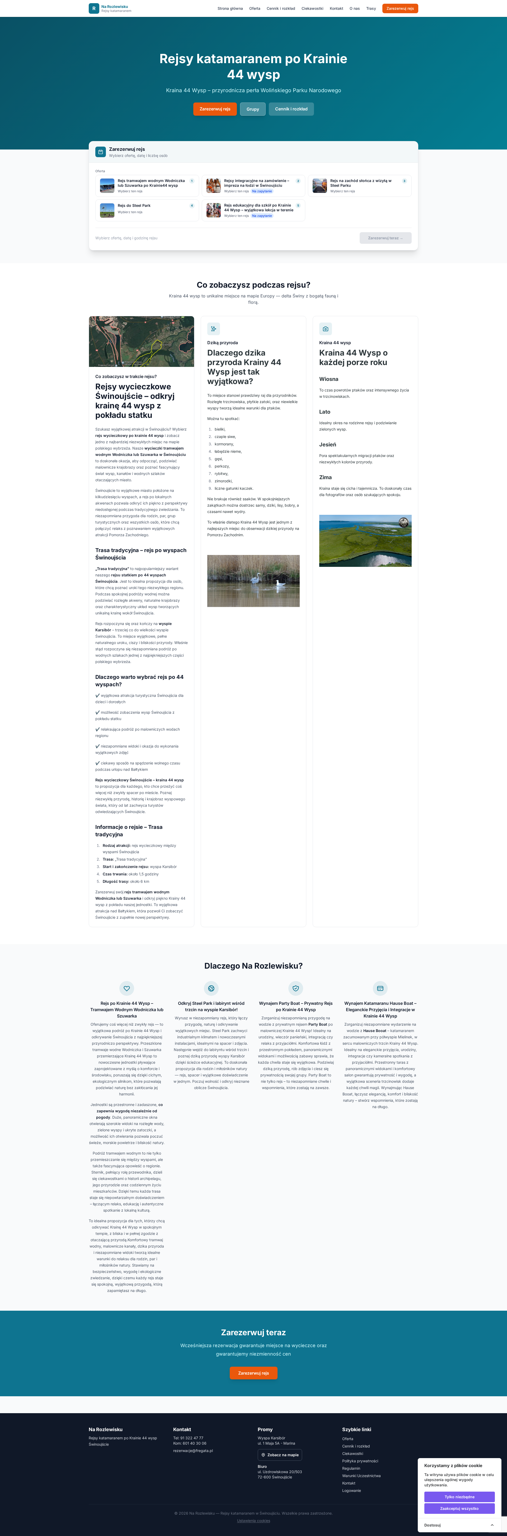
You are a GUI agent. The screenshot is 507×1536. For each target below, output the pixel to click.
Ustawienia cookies (253, 1520)
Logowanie (351, 1490)
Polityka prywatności (360, 1461)
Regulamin (351, 1468)
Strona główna (230, 8)
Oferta (254, 8)
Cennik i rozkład (281, 8)
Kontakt (336, 8)
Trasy (371, 8)
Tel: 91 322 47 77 (188, 1438)
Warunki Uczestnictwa (361, 1475)
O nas (355, 8)
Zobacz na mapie (283, 1455)
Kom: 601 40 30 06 (189, 1443)
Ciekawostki (312, 8)
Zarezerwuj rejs (400, 8)
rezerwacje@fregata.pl (193, 1450)
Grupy (253, 109)
